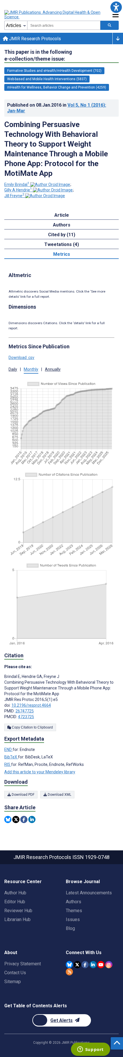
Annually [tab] (53, 369)
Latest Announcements (89, 892)
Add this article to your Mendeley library (39, 772)
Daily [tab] (13, 369)
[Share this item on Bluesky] (7, 819)
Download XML (59, 795)
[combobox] (63, 25)
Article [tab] (61, 215)
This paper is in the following (38, 55)
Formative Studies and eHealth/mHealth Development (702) (54, 71)
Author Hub (15, 892)
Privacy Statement (22, 963)
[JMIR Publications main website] (53, 14)
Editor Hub (14, 901)
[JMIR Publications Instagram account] (108, 964)
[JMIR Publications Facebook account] (85, 964)
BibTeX (11, 757)
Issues (73, 919)
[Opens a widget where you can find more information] (90, 1050)
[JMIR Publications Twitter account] (77, 964)
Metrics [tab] (61, 254)
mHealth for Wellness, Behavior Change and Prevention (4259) (56, 87)
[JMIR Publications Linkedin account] (93, 964)
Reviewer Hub (18, 910)
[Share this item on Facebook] (23, 819)
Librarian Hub (17, 919)
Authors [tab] (61, 225)
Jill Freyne (14, 195)
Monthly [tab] (31, 369)
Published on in (56, 108)
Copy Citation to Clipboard (32, 727)
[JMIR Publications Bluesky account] (69, 964)
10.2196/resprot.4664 (31, 705)
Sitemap (12, 981)
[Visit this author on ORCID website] (50, 184)
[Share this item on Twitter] (15, 819)
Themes (74, 910)
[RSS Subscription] (69, 971)
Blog (70, 928)
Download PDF (22, 795)
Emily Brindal (16, 184)
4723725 (26, 716)
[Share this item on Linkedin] (31, 819)
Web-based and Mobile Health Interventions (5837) (47, 79)
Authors (73, 901)
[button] (116, 7)
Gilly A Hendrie (18, 190)
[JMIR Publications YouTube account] (100, 964)
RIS (7, 764)
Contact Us (15, 972)
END (8, 749)
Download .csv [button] (21, 357)
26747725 (24, 711)
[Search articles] (109, 25)
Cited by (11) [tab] (61, 234)
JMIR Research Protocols (34, 38)
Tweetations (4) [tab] (61, 244)
